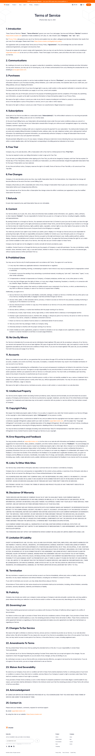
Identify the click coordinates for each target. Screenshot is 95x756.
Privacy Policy (13, 39)
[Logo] (6, 4)
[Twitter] (6, 746)
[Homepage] (9, 728)
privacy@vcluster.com (19, 69)
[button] (14, 4)
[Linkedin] (9, 746)
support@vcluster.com (12, 52)
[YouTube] (11, 746)
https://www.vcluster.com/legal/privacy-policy (48, 41)
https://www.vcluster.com (13, 35)
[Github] (13, 746)
